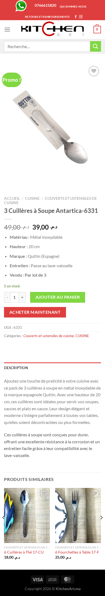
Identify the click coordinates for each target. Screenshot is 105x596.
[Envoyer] (95, 46)
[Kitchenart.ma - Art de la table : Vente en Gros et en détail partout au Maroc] (52, 30)
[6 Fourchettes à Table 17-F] (78, 515)
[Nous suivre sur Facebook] (75, 17)
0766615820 (45, 5)
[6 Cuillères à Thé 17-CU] (27, 515)
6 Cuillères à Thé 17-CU (24, 552)
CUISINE (32, 198)
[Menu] (7, 29)
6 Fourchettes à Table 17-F (77, 552)
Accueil (12, 198)
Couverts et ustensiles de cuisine (48, 336)
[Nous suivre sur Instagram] (80, 17)
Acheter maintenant (35, 312)
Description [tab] (16, 368)
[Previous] (3, 528)
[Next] (101, 528)
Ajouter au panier (58, 297)
